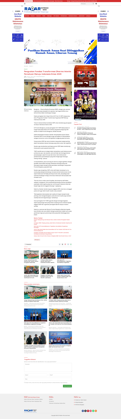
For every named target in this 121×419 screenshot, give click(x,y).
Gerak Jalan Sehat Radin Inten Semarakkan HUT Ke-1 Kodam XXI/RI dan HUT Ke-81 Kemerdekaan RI (53, 230)
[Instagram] (90, 411)
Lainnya (88, 15)
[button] (93, 4)
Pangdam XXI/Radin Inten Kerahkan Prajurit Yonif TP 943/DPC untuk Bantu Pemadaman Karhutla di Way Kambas (51, 233)
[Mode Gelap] (96, 4)
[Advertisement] (60, 28)
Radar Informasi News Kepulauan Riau (33, 401)
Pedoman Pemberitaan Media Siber (57, 403)
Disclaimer (51, 401)
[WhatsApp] (93, 411)
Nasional (38, 15)
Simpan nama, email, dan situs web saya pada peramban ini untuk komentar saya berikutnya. (46, 382)
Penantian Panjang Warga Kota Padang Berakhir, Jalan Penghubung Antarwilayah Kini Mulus (87, 128)
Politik (43, 15)
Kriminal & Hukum (73, 15)
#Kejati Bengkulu (79, 402)
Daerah (32, 15)
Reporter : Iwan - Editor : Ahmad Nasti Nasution (36, 76)
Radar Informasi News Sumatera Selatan (33, 399)
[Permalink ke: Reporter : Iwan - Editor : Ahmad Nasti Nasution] (25, 77)
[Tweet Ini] (62, 244)
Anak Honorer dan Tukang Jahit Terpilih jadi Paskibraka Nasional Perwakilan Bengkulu (86, 148)
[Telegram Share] (68, 244)
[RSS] (96, 411)
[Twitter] (85, 411)
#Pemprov (37, 239)
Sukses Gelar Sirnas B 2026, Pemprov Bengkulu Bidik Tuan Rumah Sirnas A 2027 (52, 236)
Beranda (27, 15)
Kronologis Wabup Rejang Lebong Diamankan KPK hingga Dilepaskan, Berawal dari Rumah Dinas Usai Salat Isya (87, 138)
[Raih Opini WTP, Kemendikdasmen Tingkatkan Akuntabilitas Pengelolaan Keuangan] (64, 254)
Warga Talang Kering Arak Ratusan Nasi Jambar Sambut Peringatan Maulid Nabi (66, 1)
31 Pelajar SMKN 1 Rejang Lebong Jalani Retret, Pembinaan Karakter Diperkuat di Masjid (53, 223)
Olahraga (49, 15)
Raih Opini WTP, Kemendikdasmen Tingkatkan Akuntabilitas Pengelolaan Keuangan (51, 227)
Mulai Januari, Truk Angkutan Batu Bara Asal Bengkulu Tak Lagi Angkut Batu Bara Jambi (87, 153)
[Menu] (25, 4)
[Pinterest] (88, 411)
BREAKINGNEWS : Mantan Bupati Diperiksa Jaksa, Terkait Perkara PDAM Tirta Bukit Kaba (87, 143)
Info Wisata (56, 15)
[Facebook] (83, 411)
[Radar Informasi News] (36, 9)
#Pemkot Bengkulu (79, 404)
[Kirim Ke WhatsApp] (71, 244)
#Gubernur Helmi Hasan (80, 400)
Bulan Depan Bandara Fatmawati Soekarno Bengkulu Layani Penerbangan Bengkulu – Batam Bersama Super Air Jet (87, 133)
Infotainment (64, 15)
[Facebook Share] (60, 244)
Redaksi (51, 399)
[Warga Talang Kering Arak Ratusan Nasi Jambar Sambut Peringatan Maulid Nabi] (31, 254)
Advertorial (81, 15)
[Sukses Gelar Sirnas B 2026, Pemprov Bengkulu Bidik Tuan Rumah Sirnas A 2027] (64, 270)
